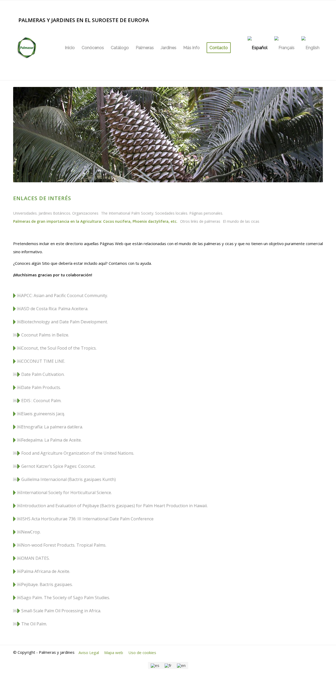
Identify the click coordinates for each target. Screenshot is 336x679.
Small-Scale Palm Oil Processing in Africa (60, 611)
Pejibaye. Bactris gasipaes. (47, 584)
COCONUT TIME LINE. (43, 361)
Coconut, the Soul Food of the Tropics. (59, 348)
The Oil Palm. (34, 624)
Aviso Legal (88, 652)
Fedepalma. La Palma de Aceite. (51, 440)
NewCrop (30, 532)
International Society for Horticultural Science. (66, 492)
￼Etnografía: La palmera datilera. (49, 427)
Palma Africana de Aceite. (45, 571)
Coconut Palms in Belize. (45, 335)
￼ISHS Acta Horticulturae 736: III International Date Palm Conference (86, 519)
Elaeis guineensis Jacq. (43, 414)
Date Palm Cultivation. (43, 374)
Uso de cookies (142, 652)
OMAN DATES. (35, 558)
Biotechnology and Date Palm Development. (64, 322)
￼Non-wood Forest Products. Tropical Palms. (61, 545)
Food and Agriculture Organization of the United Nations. (77, 453)
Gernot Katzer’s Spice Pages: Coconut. (58, 466)
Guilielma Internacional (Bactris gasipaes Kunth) (68, 479)
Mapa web (113, 652)
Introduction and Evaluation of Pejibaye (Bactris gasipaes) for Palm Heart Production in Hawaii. (114, 506)
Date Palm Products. (41, 387)
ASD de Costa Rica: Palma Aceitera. (54, 309)
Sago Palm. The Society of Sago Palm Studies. (65, 597)
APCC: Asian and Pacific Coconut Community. (64, 295)
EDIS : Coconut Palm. (41, 400)
